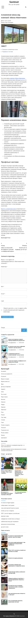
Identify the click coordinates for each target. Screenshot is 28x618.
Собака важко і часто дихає (7, 505)
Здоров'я (3, 389)
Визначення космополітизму (8, 524)
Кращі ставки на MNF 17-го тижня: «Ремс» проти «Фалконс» (6, 472)
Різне (8, 237)
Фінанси (3, 435)
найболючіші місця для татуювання (9, 521)
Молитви (3, 399)
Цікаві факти (4, 437)
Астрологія (3, 376)
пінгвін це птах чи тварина (7, 510)
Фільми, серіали (4, 432)
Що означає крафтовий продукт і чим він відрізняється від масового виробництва (16, 543)
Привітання (3, 409)
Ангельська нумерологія (6, 373)
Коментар (4, 266)
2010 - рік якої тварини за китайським (10, 513)
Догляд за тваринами (6, 386)
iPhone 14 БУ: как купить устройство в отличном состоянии (17, 551)
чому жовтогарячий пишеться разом (10, 508)
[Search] (26, 7)
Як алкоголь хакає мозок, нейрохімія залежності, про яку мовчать (16, 347)
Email (3, 293)
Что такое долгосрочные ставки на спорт (20, 493)
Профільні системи (7, 51)
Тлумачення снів (5, 430)
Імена (2, 391)
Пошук (3, 327)
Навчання (3, 402)
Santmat (14, 2)
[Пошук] (24, 330)
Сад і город (3, 417)
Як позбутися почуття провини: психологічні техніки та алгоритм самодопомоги (15, 587)
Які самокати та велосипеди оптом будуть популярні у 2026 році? (7, 493)
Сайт (2, 301)
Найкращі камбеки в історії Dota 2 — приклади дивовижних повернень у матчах (16, 579)
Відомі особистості (5, 381)
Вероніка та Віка (5, 516)
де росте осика (4, 527)
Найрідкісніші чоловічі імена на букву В (10, 518)
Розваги (3, 414)
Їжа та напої (3, 394)
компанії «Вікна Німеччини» (17, 78)
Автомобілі (3, 371)
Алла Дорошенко (12, 342)
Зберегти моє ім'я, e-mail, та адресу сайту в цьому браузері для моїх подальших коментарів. (15, 310)
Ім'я (2, 286)
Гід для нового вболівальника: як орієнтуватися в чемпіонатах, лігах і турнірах (19, 473)
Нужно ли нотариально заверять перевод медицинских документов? (16, 340)
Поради (2, 404)
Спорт (2, 422)
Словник (3, 419)
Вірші (2, 384)
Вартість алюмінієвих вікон (8, 209)
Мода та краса (4, 396)
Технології (3, 427)
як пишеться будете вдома (7, 502)
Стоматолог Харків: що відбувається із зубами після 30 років (17, 361)
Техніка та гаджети (5, 425)
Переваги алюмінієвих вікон (10, 49)
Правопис (3, 407)
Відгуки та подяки (5, 379)
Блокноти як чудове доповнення (15, 558)
